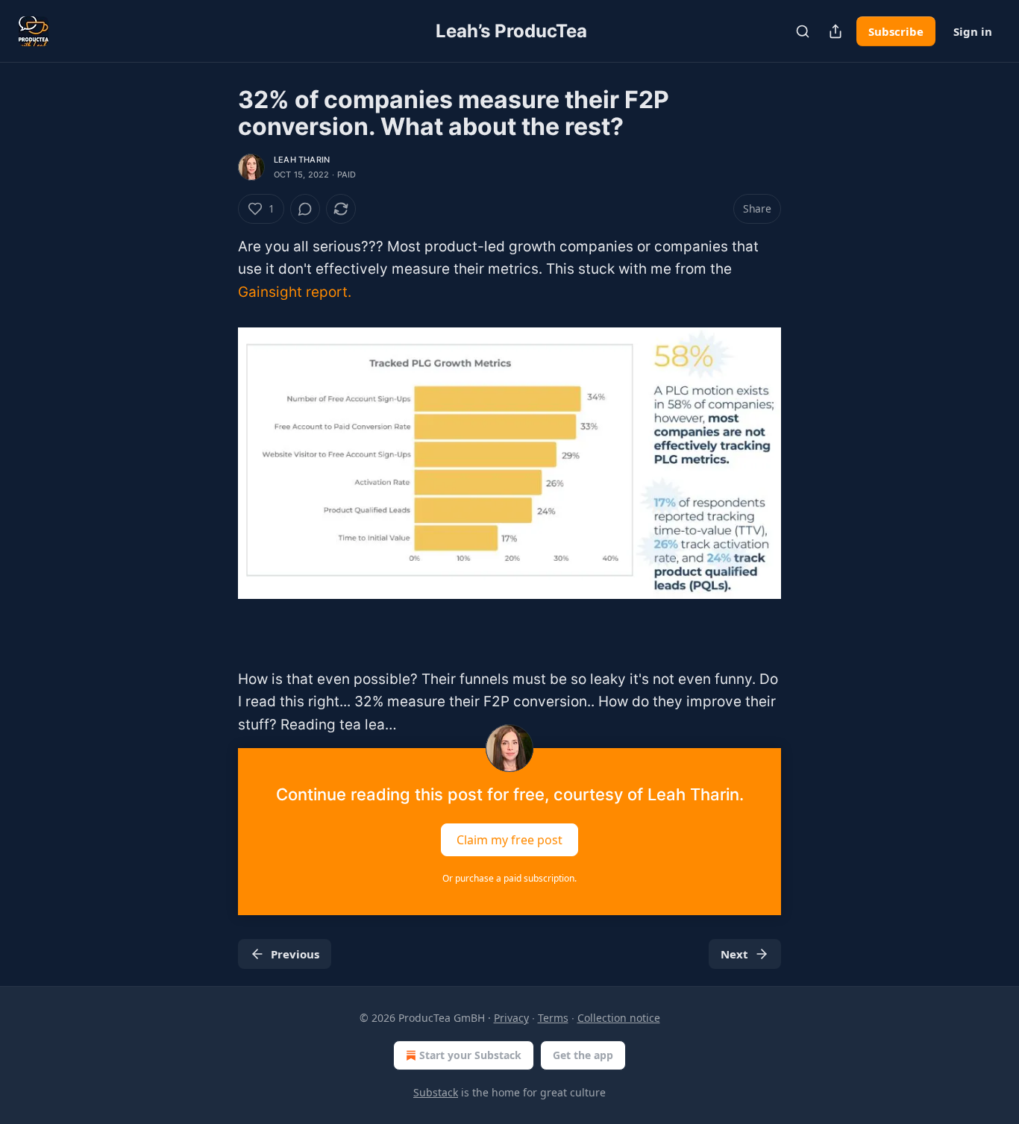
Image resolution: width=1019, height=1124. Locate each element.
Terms (553, 1018)
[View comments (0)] (305, 209)
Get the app (583, 1055)
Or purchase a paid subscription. (509, 878)
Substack (435, 1092)
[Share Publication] (835, 31)
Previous (295, 953)
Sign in (972, 31)
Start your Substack (470, 1055)
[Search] (803, 31)
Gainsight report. (294, 292)
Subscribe (896, 31)
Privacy (511, 1018)
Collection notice (618, 1018)
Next (734, 953)
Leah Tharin (302, 159)
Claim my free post (509, 840)
